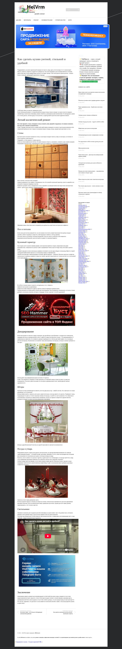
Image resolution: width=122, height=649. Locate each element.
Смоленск (80, 262)
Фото (70, 20)
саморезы (80, 254)
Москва (79, 234)
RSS (84, 205)
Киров (79, 228)
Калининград (81, 225)
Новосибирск (81, 241)
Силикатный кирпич (82, 261)
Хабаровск (80, 277)
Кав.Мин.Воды (81, 222)
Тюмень (80, 272)
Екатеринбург (81, 217)
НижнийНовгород (82, 238)
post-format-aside (81, 206)
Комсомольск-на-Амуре (83, 229)
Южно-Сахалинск (81, 281)
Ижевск (79, 218)
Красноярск (80, 232)
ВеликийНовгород (82, 210)
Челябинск (80, 278)
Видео (79, 211)
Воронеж (80, 214)
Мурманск (80, 236)
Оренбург (80, 244)
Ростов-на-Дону (81, 250)
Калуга (79, 226)
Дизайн (18, 20)
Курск (79, 233)
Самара (79, 253)
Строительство (60, 20)
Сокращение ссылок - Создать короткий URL (29, 642)
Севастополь (80, 260)
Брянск (79, 209)
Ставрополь (80, 265)
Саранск (80, 257)
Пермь (79, 246)
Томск (79, 269)
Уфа (79, 274)
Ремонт (36, 20)
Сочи (79, 264)
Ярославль (80, 282)
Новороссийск (81, 240)
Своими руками (46, 20)
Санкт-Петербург (81, 256)
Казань (79, 224)
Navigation (80, 205)
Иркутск (80, 221)
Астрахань (80, 207)
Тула (79, 270)
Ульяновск (80, 273)
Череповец (80, 280)
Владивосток (81, 213)
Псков (79, 248)
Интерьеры (27, 20)
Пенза (79, 245)
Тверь (79, 268)
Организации (80, 242)
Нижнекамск (80, 237)
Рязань (79, 252)
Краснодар (80, 230)
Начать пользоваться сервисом (90, 81)
